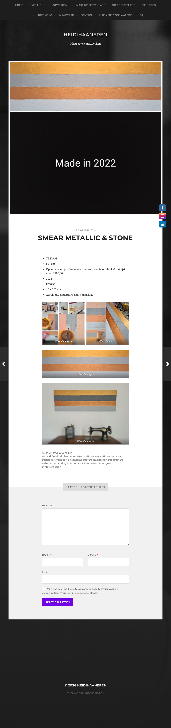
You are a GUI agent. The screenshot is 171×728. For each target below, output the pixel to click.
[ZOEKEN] (142, 15)
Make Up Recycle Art (90, 5)
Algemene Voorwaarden (116, 15)
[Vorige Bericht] (4, 364)
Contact (86, 15)
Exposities (149, 5)
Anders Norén (94, 693)
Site (44, 571)
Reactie (47, 505)
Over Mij (35, 5)
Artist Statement (123, 5)
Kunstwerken (57, 5)
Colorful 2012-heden (60, 452)
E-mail (93, 554)
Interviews (45, 15)
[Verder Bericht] (167, 364)
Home (19, 5)
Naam (46, 554)
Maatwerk (66, 15)
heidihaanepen (85, 35)
